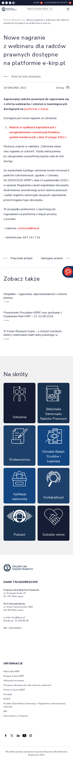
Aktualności (18, 20)
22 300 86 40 (22, 620)
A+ (10, 3)
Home (7, 20)
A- (3, 3)
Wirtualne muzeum (14, 680)
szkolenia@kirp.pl (28, 228)
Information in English (16, 715)
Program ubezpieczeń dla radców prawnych (27, 685)
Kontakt (8, 694)
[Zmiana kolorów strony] (13, 3)
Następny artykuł (52, 258)
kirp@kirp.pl (18, 617)
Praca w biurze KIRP (14, 689)
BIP (5, 711)
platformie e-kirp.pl (36, 109)
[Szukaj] (50, 9)
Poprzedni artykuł (21, 258)
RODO (7, 699)
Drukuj (60, 87)
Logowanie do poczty (56, 2)
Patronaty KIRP (11, 671)
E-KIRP (36, 2)
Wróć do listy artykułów (26, 77)
